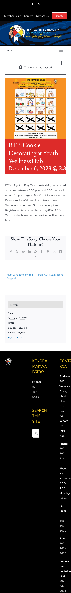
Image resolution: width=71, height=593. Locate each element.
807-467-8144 (62, 453)
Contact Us (42, 16)
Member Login (12, 16)
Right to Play (15, 337)
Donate (59, 16)
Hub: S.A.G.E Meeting (50, 274)
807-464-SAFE (35, 392)
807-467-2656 (62, 548)
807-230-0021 (62, 586)
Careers (28, 16)
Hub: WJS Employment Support (20, 276)
